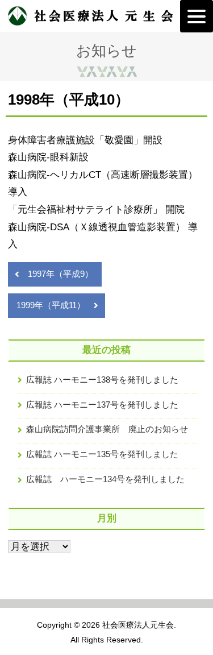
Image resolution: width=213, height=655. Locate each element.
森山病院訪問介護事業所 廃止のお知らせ (107, 429)
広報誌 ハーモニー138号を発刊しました (102, 379)
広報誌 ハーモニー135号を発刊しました (102, 454)
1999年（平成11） (50, 305)
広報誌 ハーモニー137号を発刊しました (102, 404)
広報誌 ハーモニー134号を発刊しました (105, 479)
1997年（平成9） (60, 274)
